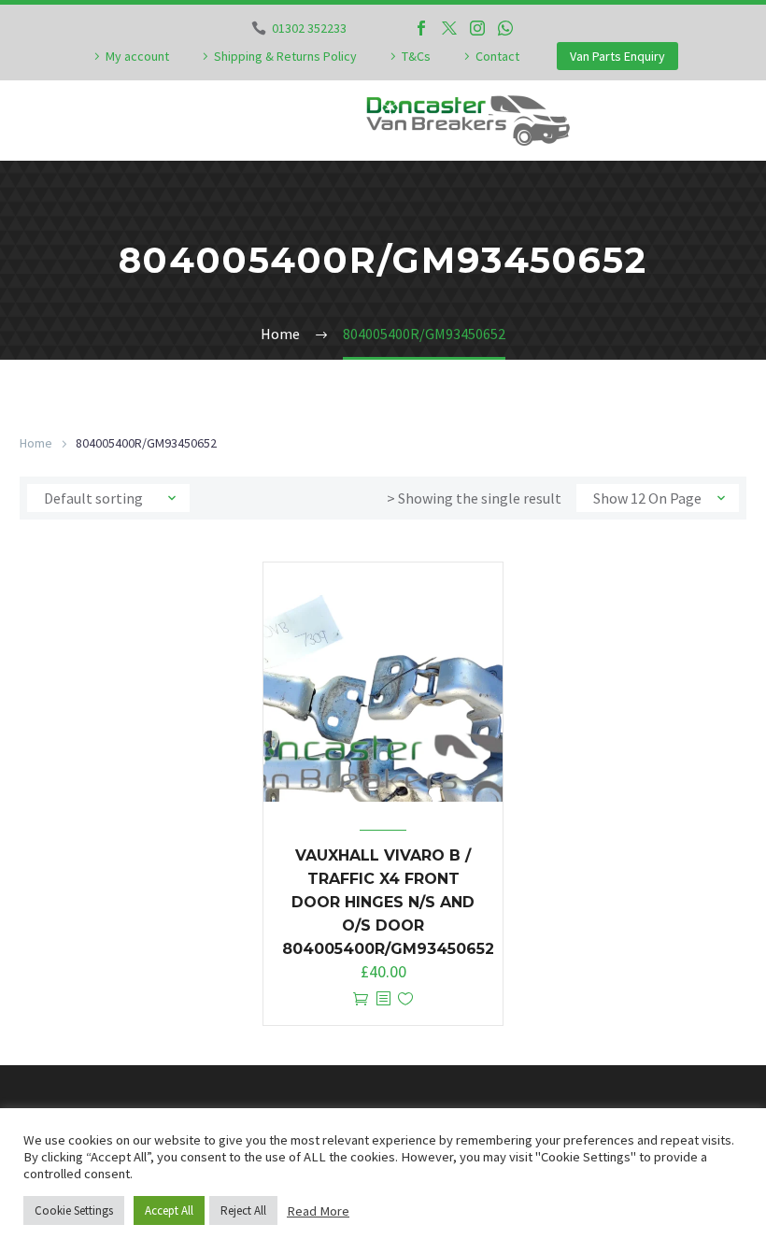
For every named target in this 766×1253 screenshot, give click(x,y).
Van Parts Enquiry (617, 56)
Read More (318, 1211)
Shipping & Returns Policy (285, 56)
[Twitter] (449, 28)
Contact (497, 56)
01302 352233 (309, 28)
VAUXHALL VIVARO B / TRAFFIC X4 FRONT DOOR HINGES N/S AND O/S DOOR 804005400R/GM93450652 (388, 902)
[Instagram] (477, 28)
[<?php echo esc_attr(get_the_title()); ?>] (383, 999)
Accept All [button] (169, 1210)
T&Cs (416, 56)
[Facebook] (421, 28)
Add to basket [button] (360, 999)
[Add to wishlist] (405, 999)
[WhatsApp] (505, 28)
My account (137, 56)
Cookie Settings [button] (74, 1210)
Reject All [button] (243, 1210)
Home (36, 442)
